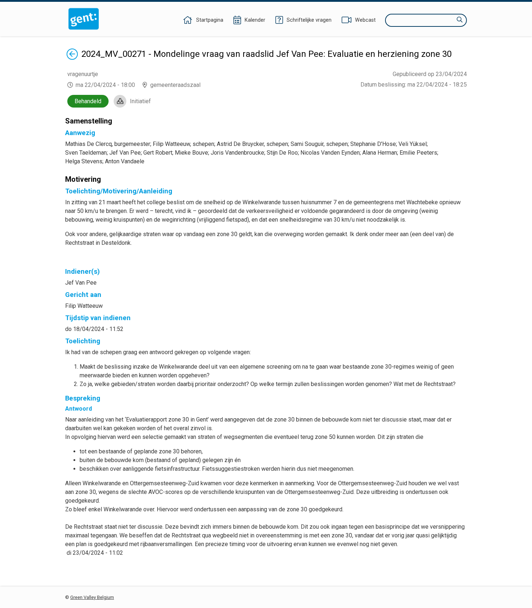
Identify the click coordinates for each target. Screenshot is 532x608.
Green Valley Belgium (92, 597)
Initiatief (140, 101)
